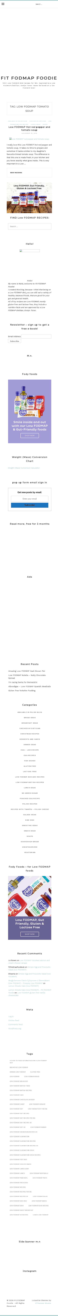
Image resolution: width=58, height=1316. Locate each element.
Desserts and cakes (30, 739)
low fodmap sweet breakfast (21, 1210)
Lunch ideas (35, 124)
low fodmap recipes (18, 1187)
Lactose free (30, 772)
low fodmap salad (40, 1196)
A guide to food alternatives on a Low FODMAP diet (28, 1062)
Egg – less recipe (30, 750)
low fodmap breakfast (19, 1081)
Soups (45, 124)
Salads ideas (29, 815)
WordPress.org (14, 1029)
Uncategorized (29, 847)
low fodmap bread (31, 1076)
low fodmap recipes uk (19, 1196)
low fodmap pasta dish (19, 1182)
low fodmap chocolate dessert (22, 1099)
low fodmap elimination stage (22, 1150)
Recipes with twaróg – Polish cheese (30, 809)
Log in (10, 1016)
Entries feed (13, 1020)
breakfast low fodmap (19, 1067)
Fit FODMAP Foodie (29, 78)
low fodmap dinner (38, 1127)
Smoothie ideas (30, 825)
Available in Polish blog (17, 121)
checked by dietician (38, 121)
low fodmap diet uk (18, 1127)
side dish (29, 820)
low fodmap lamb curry (19, 1168)
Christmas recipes (29, 734)
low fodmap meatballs (39, 1173)
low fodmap (15, 1076)
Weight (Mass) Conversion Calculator (24, 468)
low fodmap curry (17, 1104)
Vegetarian (29, 852)
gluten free (30, 766)
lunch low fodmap (40, 1215)
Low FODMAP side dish (18, 1201)
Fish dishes (30, 761)
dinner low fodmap (18, 1072)
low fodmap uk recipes (19, 1215)
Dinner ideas (30, 745)
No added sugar (30, 793)
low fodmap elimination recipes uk (24, 1145)
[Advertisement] (29, 38)
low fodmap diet (16, 1109)
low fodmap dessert (37, 1104)
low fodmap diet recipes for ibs (22, 1118)
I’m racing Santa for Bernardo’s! (22, 682)
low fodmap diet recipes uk (21, 1122)
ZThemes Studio (43, 1303)
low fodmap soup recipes (38, 1205)
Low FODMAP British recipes (30, 782)
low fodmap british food (20, 1086)
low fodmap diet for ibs (37, 1109)
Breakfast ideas (30, 723)
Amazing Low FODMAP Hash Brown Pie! (26, 671)
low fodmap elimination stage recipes (25, 1155)
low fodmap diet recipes (19, 1113)
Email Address (14, 337)
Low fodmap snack (39, 1201)
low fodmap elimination (20, 1136)
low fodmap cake (17, 1095)
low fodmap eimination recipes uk (23, 1132)
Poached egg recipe (30, 798)
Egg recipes (30, 755)
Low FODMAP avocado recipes (30, 777)
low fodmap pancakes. (19, 1178)
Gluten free (35, 1072)
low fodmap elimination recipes (23, 1141)
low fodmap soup (17, 1205)
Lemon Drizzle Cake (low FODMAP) (23, 986)
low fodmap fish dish (18, 1159)
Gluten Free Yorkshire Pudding (21, 690)
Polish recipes (29, 804)
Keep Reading (16, 172)
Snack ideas (30, 831)
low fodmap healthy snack (20, 1164)
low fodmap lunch (17, 1173)
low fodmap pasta (40, 1178)
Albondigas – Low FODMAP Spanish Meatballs (29, 686)
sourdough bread (30, 842)
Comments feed (15, 1024)
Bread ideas (30, 718)
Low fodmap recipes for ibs (21, 1192)
